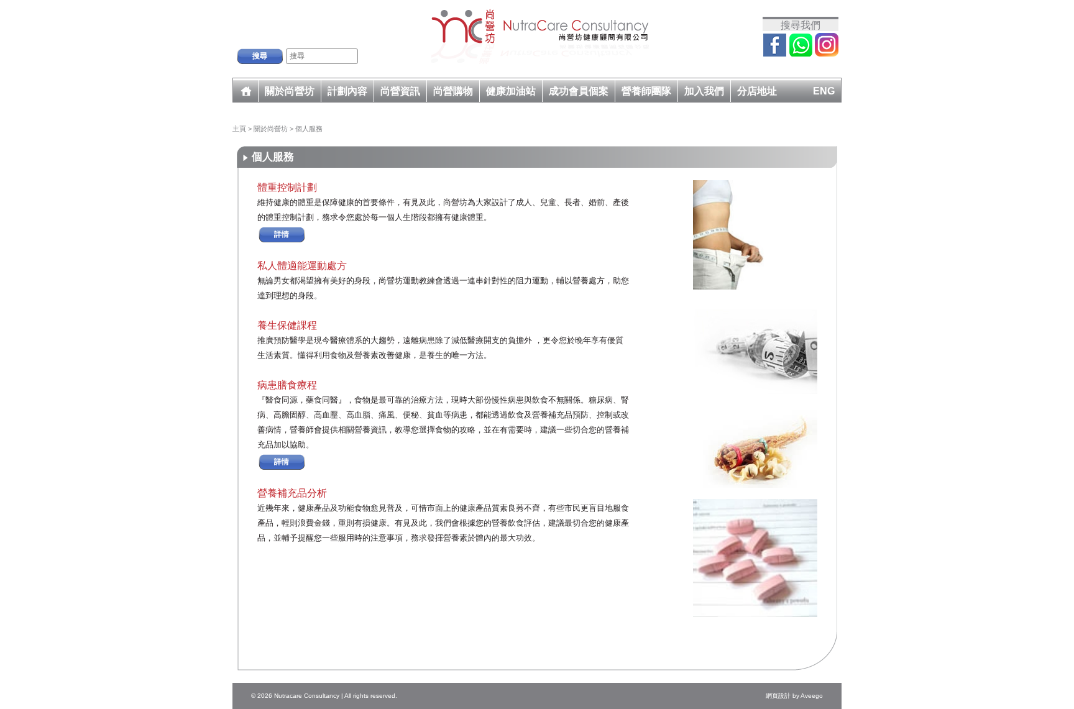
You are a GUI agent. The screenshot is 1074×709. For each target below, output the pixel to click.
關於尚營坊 (272, 128)
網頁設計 (778, 695)
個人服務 (309, 128)
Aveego (812, 695)
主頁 (239, 128)
